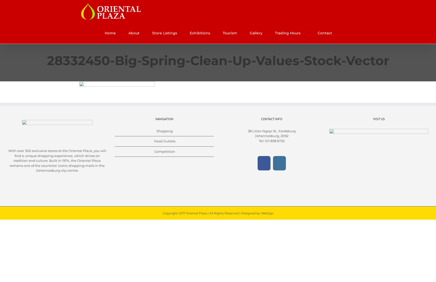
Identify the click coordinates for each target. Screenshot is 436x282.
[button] (345, 33)
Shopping (164, 131)
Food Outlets (164, 141)
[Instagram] (279, 163)
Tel (261, 141)
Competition (164, 151)
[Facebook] (264, 163)
